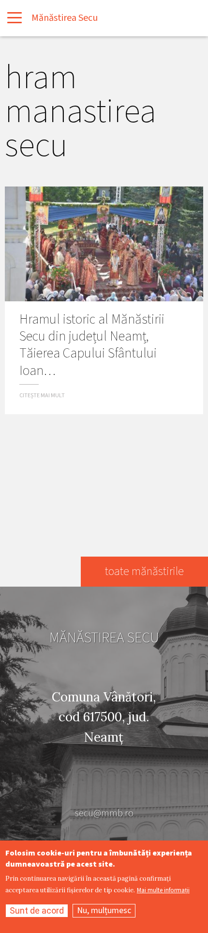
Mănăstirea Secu (64, 18)
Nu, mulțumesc (104, 910)
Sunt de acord (37, 910)
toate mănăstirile (144, 571)
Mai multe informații (163, 890)
